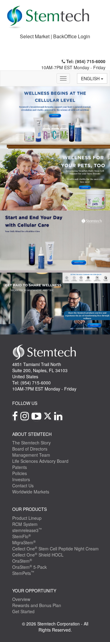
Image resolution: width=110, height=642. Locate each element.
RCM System (25, 524)
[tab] (55, 37)
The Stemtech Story (31, 443)
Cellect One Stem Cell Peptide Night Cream (55, 549)
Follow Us (24, 403)
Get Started (23, 611)
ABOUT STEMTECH (32, 434)
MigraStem (24, 542)
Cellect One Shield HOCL (38, 555)
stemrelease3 (27, 530)
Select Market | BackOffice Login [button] (55, 36)
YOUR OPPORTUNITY (34, 590)
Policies (19, 473)
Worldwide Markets (30, 492)
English (91, 78)
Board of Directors (29, 449)
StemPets (23, 573)
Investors (21, 479)
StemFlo (21, 536)
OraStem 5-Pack (29, 567)
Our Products (29, 509)
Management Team (31, 455)
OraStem (22, 561)
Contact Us (23, 485)
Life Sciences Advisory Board (40, 461)
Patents (19, 467)
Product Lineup (27, 518)
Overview (21, 599)
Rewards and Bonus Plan (36, 605)
